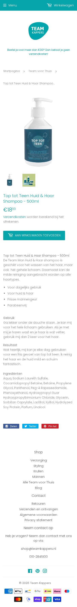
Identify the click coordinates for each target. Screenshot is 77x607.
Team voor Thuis (40, 71)
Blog (38, 488)
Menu (13, 5)
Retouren (38, 504)
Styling (38, 466)
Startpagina (11, 71)
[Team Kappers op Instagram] (45, 571)
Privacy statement (38, 520)
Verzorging (38, 460)
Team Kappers (40, 583)
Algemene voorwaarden (38, 515)
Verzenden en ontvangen (38, 509)
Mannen (38, 477)
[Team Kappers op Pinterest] (37, 571)
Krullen (38, 471)
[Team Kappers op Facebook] (30, 571)
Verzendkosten (14, 217)
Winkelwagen (63, 5)
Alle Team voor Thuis (38, 482)
